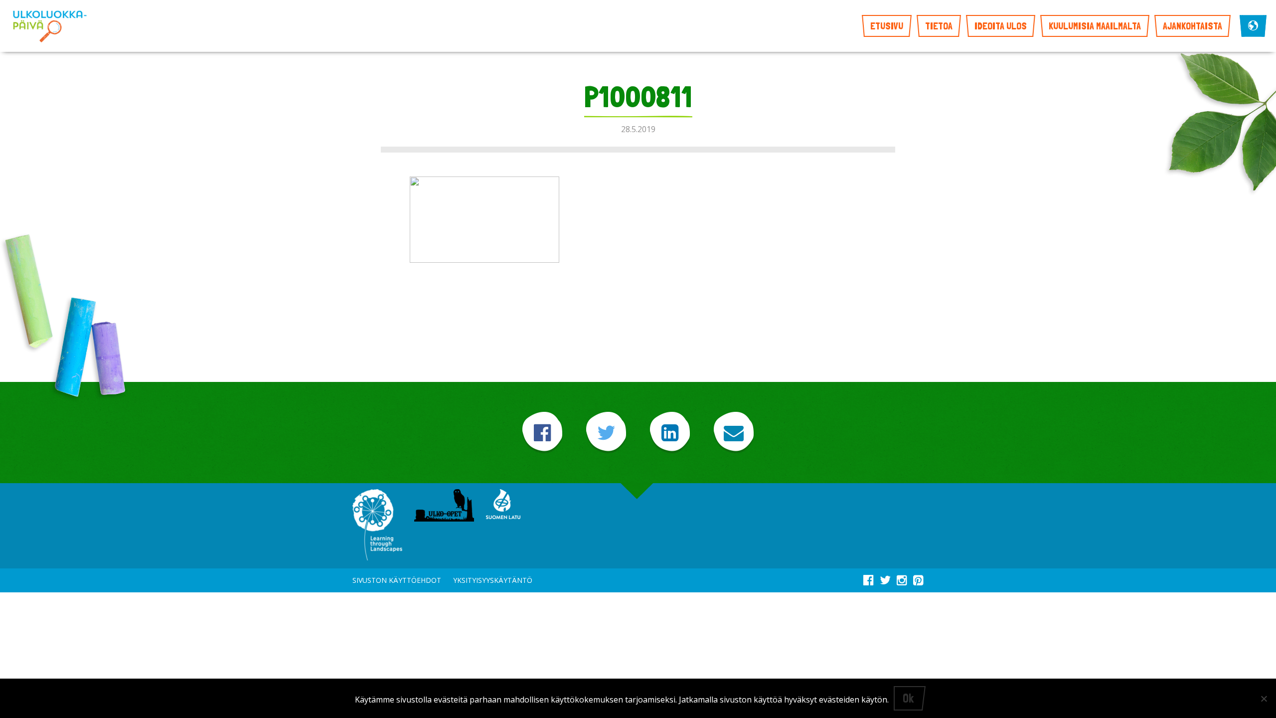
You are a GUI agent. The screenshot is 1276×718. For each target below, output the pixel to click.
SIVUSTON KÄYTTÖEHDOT (396, 580)
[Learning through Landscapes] (377, 525)
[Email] (734, 432)
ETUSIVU (886, 26)
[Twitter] (606, 432)
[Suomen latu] (503, 505)
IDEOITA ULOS (1000, 26)
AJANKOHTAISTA (1192, 26)
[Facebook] (542, 432)
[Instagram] (902, 578)
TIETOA (939, 26)
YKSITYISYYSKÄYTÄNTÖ (492, 580)
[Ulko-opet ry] (444, 506)
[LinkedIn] (670, 432)
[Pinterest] (918, 578)
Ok (908, 698)
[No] (1264, 699)
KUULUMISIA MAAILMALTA (1095, 26)
